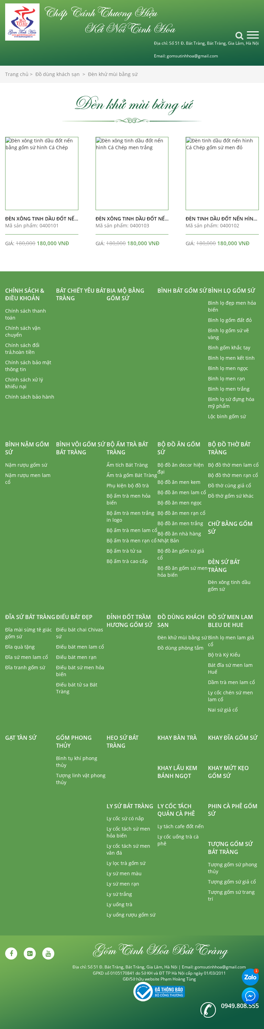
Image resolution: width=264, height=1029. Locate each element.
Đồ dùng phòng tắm (180, 648)
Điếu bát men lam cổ (80, 646)
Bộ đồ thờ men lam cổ (233, 465)
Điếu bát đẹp (74, 617)
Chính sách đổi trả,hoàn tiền (22, 348)
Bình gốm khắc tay (229, 347)
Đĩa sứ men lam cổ (26, 657)
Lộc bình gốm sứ (227, 416)
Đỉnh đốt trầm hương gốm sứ (129, 621)
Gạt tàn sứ (20, 737)
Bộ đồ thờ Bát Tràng (229, 448)
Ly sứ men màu (124, 873)
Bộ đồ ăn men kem (178, 482)
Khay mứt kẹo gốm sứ (228, 772)
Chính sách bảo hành (29, 396)
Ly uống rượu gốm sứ (131, 914)
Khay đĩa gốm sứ (232, 737)
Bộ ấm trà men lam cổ (132, 530)
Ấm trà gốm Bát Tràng (132, 475)
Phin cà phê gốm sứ (232, 810)
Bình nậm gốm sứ (27, 448)
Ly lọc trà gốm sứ (126, 863)
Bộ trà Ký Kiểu (224, 654)
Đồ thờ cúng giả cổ (229, 485)
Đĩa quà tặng (20, 646)
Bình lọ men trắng (229, 389)
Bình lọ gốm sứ (231, 290)
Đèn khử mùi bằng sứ (182, 637)
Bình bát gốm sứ (182, 290)
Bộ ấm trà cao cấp (127, 561)
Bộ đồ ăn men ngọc (179, 502)
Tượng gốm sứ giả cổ (232, 881)
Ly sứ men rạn (123, 883)
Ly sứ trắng (119, 894)
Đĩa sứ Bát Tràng (30, 617)
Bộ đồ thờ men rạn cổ (233, 475)
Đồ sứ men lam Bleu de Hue (230, 621)
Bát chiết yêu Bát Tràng (81, 294)
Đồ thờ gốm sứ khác (231, 495)
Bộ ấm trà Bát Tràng (127, 448)
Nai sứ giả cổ (223, 709)
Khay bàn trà (177, 737)
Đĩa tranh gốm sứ (25, 667)
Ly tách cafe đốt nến (180, 826)
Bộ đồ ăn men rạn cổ (181, 513)
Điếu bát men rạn (76, 657)
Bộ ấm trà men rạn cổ (131, 540)
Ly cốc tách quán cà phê (176, 810)
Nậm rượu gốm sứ (26, 465)
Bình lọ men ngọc (228, 368)
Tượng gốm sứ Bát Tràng (230, 848)
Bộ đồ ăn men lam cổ (181, 492)
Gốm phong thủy (74, 741)
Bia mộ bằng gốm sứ (125, 294)
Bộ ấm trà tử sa (124, 551)
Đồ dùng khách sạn (181, 621)
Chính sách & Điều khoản (24, 294)
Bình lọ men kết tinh (231, 358)
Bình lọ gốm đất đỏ (230, 320)
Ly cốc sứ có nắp (125, 818)
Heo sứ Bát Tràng (123, 741)
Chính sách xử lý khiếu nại (24, 383)
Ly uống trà (119, 904)
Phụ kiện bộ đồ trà (128, 485)
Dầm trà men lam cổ (231, 682)
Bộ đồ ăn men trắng (180, 523)
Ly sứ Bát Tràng (130, 806)
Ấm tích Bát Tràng (127, 465)
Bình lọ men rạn (226, 378)
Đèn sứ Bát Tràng (224, 566)
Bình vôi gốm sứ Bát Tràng (80, 448)
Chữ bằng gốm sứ (230, 527)
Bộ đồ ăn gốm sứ (178, 448)
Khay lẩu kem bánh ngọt (177, 772)
